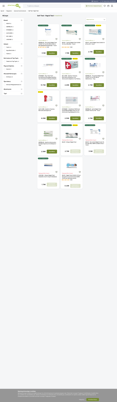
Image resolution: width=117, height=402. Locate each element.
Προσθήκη (52, 53)
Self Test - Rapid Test (33, 11)
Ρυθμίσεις (81, 399)
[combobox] (96, 19)
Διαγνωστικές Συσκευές (20, 11)
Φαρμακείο (9, 11)
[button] (24, 5)
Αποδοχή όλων (92, 399)
